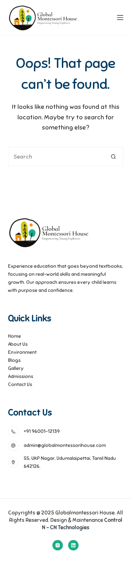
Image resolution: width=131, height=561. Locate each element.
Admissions (20, 376)
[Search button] (113, 156)
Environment (22, 352)
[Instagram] (57, 545)
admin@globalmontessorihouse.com (65, 445)
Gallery (16, 368)
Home (14, 336)
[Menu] (120, 17)
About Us (18, 344)
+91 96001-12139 (42, 431)
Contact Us (20, 384)
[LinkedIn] (73, 545)
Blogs (14, 360)
